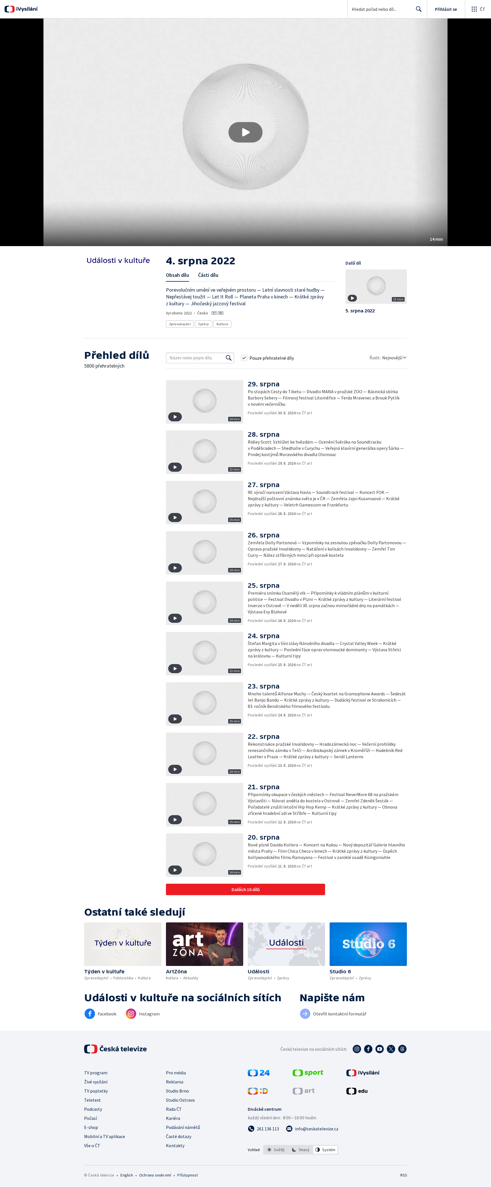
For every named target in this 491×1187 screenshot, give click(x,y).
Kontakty (175, 1145)
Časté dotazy (178, 1136)
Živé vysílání (95, 1082)
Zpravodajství (180, 324)
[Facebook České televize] (368, 1049)
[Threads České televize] (402, 1049)
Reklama (174, 1082)
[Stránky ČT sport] (308, 1074)
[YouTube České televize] (379, 1049)
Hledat (419, 9)
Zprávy (203, 324)
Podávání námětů (183, 1127)
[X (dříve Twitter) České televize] (391, 1049)
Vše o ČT (92, 1145)
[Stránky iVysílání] (363, 1074)
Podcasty (93, 1109)
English (126, 1175)
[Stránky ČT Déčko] (258, 1093)
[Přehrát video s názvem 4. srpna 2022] (245, 132)
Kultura (222, 324)
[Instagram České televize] (356, 1049)
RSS (403, 1175)
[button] (245, 132)
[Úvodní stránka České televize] (116, 1049)
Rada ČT (174, 1109)
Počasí (90, 1118)
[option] (276, 1150)
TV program (95, 1072)
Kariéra (173, 1118)
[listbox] (300, 1150)
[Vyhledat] (228, 358)
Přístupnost (187, 1175)
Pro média (176, 1072)
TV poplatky (96, 1091)
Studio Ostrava (180, 1100)
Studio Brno (177, 1091)
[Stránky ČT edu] (356, 1093)
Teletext (92, 1100)
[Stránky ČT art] (304, 1093)
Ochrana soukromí (155, 1175)
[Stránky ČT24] (259, 1074)
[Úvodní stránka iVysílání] (26, 9)
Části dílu (208, 275)
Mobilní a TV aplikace (104, 1136)
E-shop (91, 1127)
